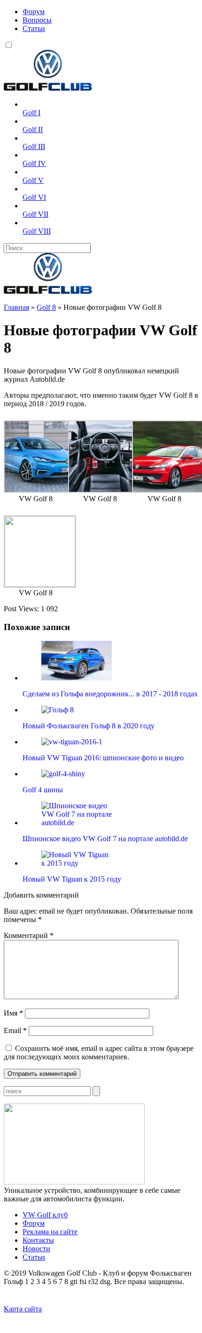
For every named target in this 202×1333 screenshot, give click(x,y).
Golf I (31, 113)
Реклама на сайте (50, 1232)
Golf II (33, 130)
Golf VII (35, 214)
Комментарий (29, 935)
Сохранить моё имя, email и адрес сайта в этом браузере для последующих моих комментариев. (99, 1052)
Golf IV (34, 163)
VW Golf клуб (45, 1215)
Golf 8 (46, 307)
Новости (36, 1249)
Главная (16, 307)
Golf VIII (37, 231)
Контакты (38, 1240)
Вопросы (37, 20)
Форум (34, 12)
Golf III (34, 146)
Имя (13, 1013)
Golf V (33, 180)
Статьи (34, 28)
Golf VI (34, 197)
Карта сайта (23, 1309)
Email (15, 1030)
